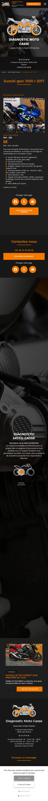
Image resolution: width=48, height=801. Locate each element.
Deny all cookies (24, 784)
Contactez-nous (24, 67)
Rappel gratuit (33, 4)
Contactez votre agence (24, 211)
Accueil (4, 72)
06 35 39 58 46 (24, 60)
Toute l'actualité (29, 689)
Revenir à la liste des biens (14, 95)
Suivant (41, 110)
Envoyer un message (24, 256)
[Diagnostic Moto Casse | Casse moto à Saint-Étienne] (6, 4)
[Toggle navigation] (45, 4)
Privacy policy (24, 796)
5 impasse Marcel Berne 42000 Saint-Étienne (24, 63)
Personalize (25, 791)
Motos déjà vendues (14, 72)
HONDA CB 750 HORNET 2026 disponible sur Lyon (22, 676)
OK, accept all (25, 778)
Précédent (6, 110)
